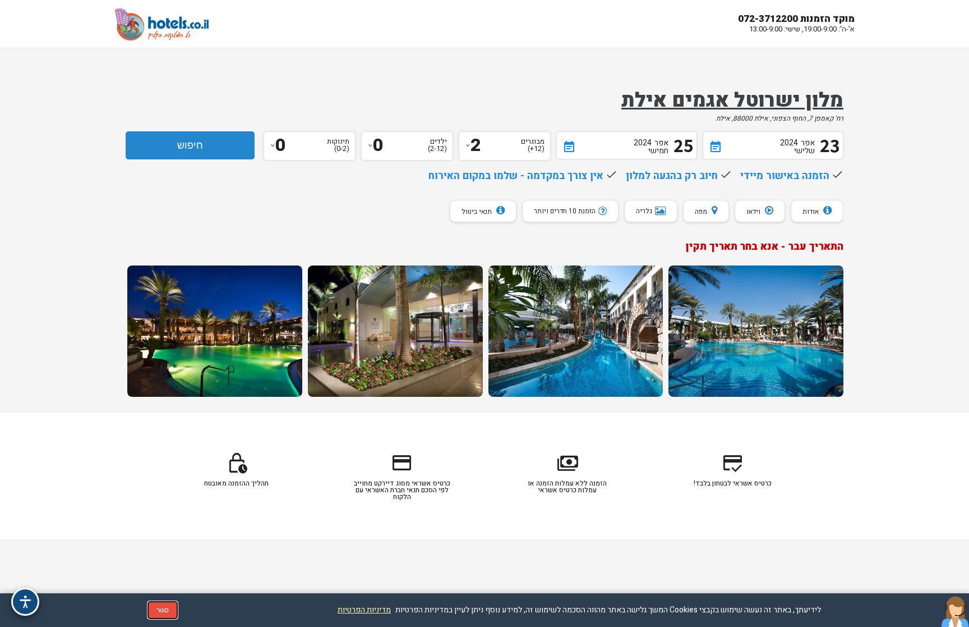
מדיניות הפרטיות (364, 610)
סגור (162, 610)
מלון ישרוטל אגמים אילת (732, 100)
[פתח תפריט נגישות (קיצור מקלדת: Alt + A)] (25, 602)
